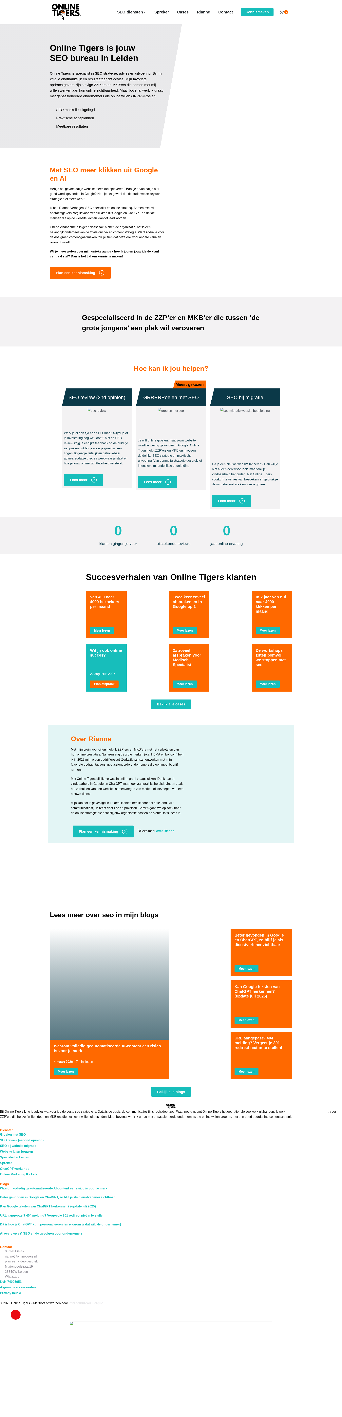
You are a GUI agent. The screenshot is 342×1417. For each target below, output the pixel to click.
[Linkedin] (26, 1315)
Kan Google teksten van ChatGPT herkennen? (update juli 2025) (48, 1206)
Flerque (97, 1303)
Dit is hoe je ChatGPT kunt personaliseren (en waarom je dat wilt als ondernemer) (60, 1224)
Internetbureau (80, 1303)
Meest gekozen (190, 384)
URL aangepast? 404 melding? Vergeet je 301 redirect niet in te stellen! (52, 1215)
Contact (6, 1247)
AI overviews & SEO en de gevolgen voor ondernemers (41, 1233)
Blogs (4, 1184)
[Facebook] (5, 1315)
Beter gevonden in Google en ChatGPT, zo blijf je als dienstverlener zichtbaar (57, 1197)
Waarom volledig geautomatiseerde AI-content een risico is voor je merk (53, 1188)
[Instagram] (16, 1315)
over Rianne (165, 831)
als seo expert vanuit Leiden (307, 1111)
